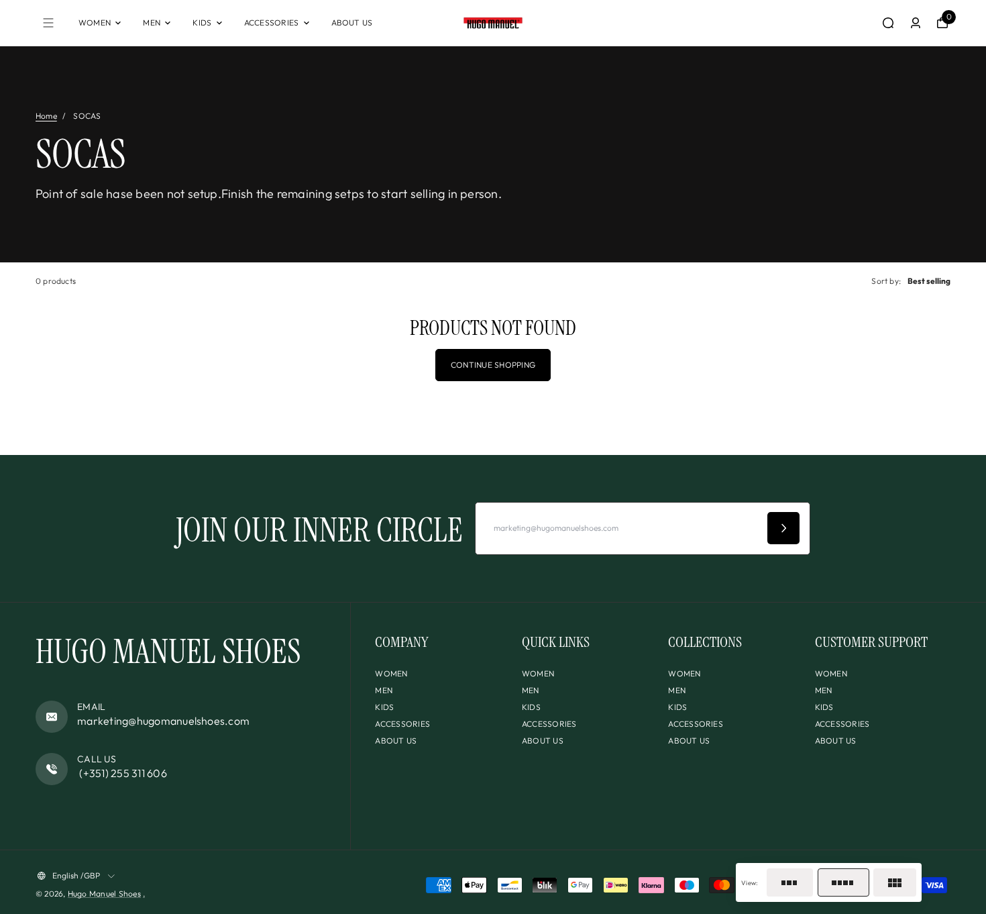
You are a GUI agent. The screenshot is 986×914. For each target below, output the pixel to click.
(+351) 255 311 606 (122, 773)
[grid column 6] (894, 882)
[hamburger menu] (48, 23)
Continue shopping (493, 365)
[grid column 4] (843, 882)
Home (46, 116)
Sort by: (886, 281)
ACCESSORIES (271, 22)
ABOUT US (352, 22)
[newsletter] (783, 528)
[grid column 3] (790, 882)
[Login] (915, 23)
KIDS (202, 22)
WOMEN (94, 22)
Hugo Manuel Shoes (104, 893)
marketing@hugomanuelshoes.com (163, 720)
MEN (151, 22)
